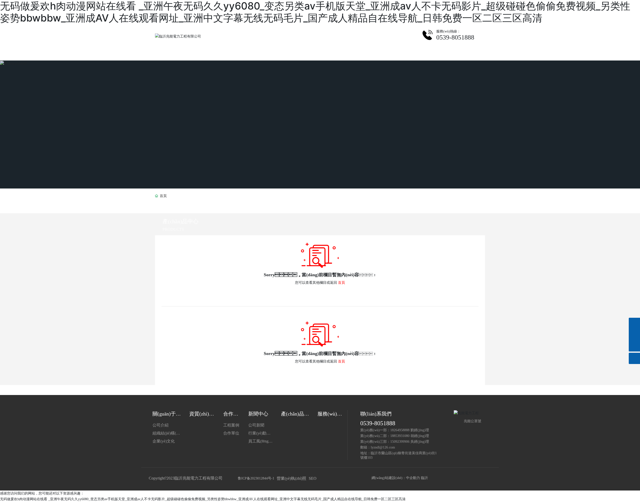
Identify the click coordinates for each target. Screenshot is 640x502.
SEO (312, 478)
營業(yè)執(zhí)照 (291, 478)
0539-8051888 (377, 423)
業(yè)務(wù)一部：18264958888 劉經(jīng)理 (394, 430)
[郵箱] (634, 334)
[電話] (634, 323)
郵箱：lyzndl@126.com (377, 447)
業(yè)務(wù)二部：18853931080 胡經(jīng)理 (394, 436)
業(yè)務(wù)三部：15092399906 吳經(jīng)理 (394, 442)
